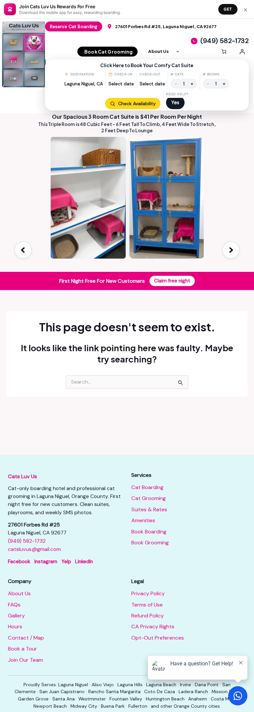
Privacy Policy (148, 593)
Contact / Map (26, 637)
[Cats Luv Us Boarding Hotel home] (25, 54)
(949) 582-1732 (27, 540)
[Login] (242, 51)
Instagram (45, 561)
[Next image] (230, 250)
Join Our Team (25, 659)
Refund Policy (147, 615)
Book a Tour (22, 648)
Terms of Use (147, 604)
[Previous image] (23, 250)
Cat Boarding (147, 487)
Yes (175, 102)
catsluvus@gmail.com (34, 549)
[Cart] (224, 52)
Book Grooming (150, 542)
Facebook (19, 561)
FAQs (14, 604)
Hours (15, 626)
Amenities (143, 520)
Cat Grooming (148, 498)
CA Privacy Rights (152, 626)
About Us (19, 593)
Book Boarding (148, 531)
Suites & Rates (149, 509)
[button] (147, 85)
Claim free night (172, 280)
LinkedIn (84, 561)
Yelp (66, 561)
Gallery (16, 615)
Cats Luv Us (22, 476)
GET (228, 9)
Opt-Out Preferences (157, 637)
